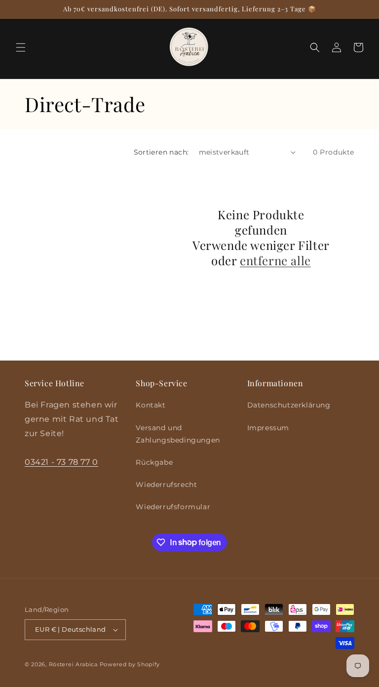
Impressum (268, 427)
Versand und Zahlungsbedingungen (178, 434)
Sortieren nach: (161, 152)
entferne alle (275, 260)
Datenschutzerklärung (289, 405)
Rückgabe (154, 462)
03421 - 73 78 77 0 (61, 462)
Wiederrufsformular (173, 506)
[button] (21, 47)
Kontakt (150, 405)
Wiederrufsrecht (166, 484)
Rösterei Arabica (73, 664)
